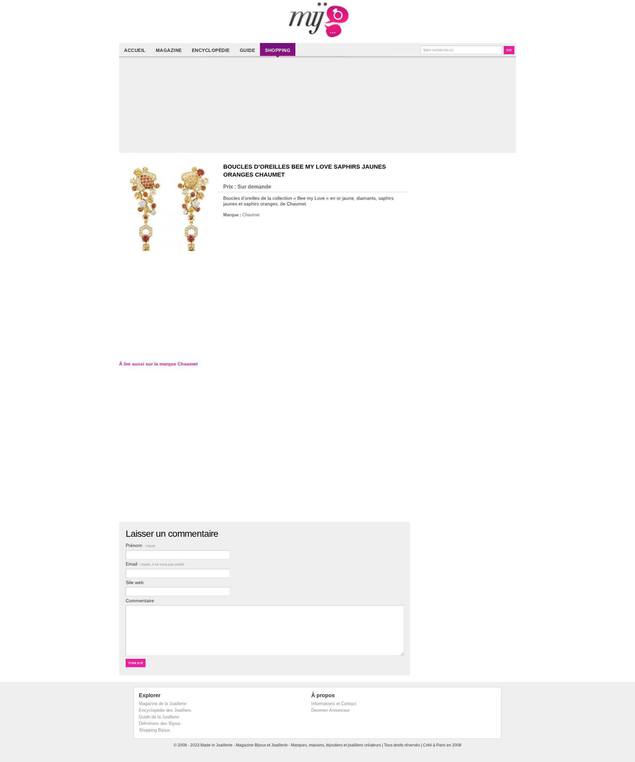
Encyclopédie (211, 50)
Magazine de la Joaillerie (162, 703)
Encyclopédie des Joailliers (165, 710)
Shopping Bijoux (154, 730)
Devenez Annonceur (330, 710)
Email (155, 564)
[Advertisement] (319, 106)
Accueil (135, 50)
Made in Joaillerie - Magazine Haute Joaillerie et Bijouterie (317, 20)
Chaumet (251, 214)
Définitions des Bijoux (160, 723)
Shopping (277, 50)
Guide (247, 50)
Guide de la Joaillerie (159, 716)
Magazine (169, 50)
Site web (135, 582)
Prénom (140, 545)
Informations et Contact (333, 703)
